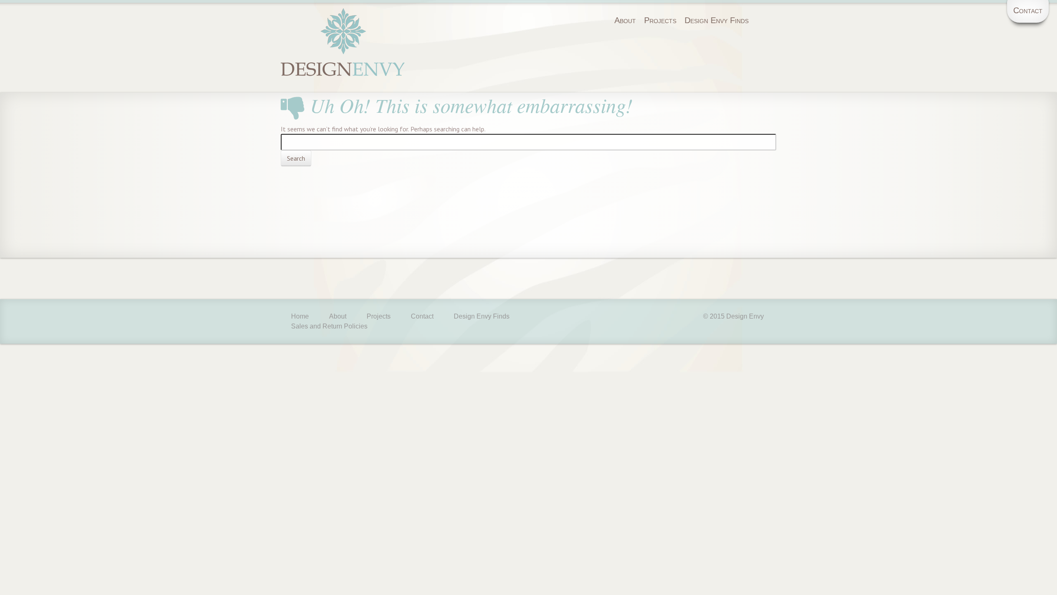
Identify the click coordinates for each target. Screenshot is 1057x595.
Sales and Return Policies (329, 326)
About (625, 20)
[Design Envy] (343, 58)
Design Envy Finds (717, 20)
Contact (1028, 10)
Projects (660, 20)
